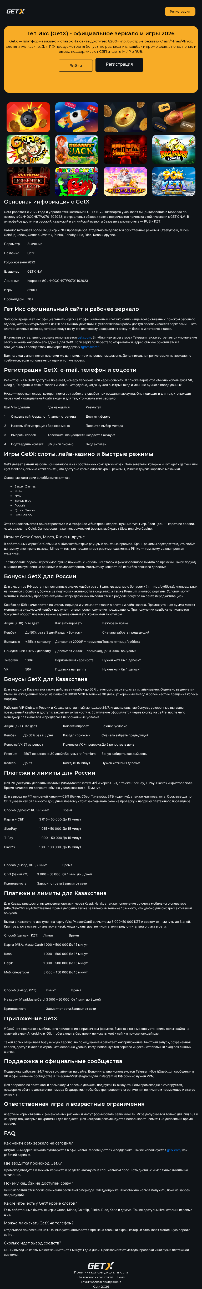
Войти (75, 65)
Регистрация (180, 11)
